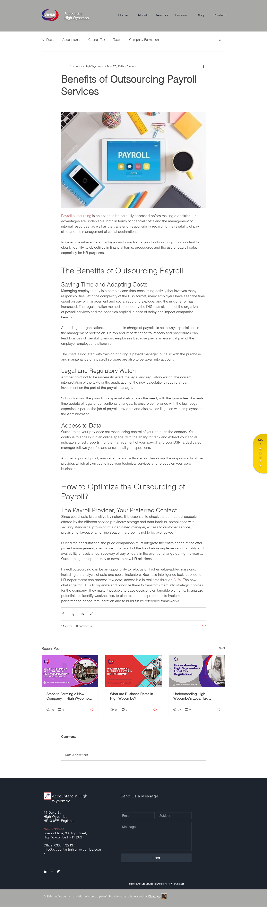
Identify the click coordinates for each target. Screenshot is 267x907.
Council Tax (96, 39)
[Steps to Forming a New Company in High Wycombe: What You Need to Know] (70, 671)
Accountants (71, 39)
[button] (220, 39)
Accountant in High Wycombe (69, 798)
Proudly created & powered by (128, 896)
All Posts (48, 39)
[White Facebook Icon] (52, 871)
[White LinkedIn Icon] (46, 871)
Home (132, 883)
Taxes (117, 39)
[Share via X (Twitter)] (72, 614)
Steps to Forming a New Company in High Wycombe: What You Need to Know (69, 696)
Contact (179, 883)
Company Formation (144, 39)
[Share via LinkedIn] (82, 614)
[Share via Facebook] (63, 614)
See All (221, 648)
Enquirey (161, 883)
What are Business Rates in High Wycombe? (131, 696)
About (140, 883)
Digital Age (155, 896)
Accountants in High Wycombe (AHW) (82, 896)
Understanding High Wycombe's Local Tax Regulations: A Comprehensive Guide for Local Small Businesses (193, 696)
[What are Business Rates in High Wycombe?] (133, 671)
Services (150, 883)
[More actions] (203, 66)
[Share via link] (92, 614)
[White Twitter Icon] (58, 871)
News (171, 883)
